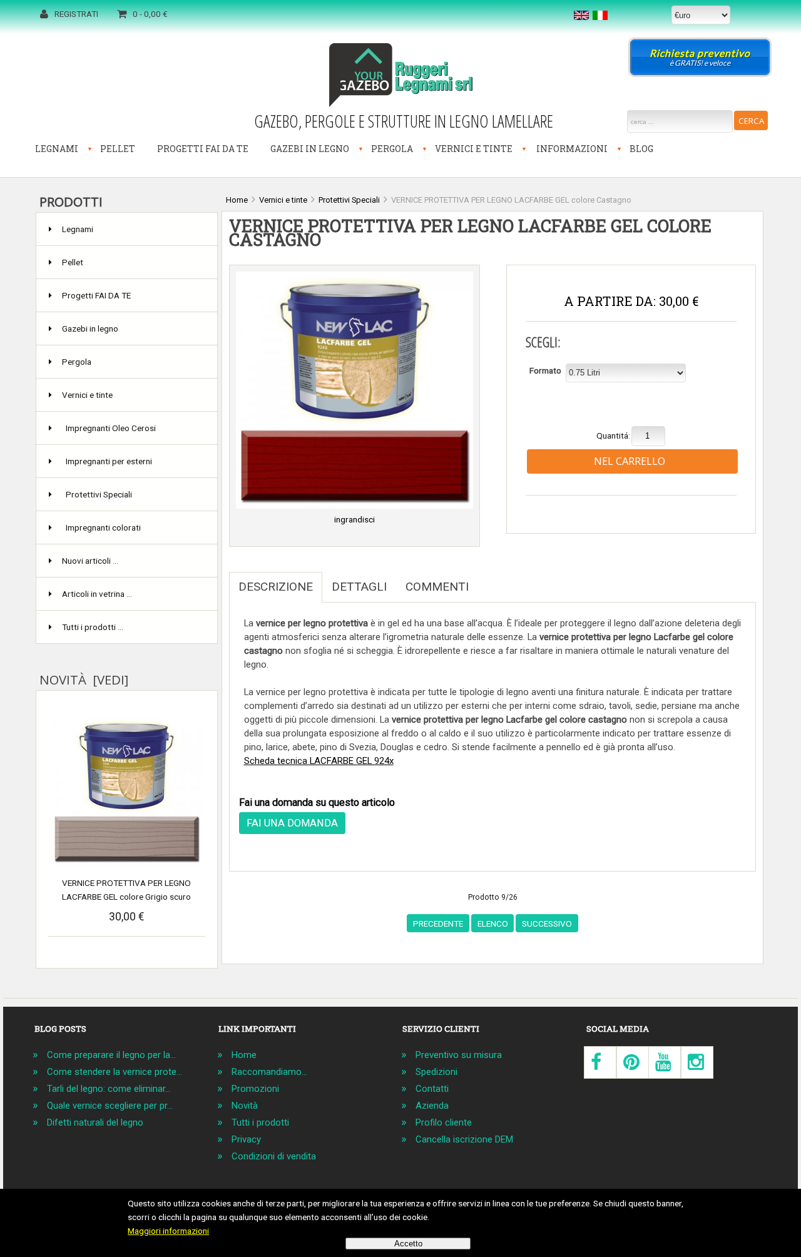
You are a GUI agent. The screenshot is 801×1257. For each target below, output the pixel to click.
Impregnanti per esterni (109, 461)
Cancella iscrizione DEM (464, 1139)
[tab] (487, 580)
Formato (545, 370)
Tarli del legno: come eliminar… (109, 1088)
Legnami (56, 149)
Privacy (246, 1139)
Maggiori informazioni (168, 1231)
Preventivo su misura (459, 1055)
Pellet (117, 149)
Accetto (408, 1243)
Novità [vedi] (83, 679)
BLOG (641, 149)
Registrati (76, 14)
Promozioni (255, 1088)
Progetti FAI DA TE (202, 149)
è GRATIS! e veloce (700, 57)
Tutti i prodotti (260, 1122)
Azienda (432, 1105)
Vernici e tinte (474, 149)
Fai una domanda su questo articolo (317, 802)
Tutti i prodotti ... (92, 627)
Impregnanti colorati (103, 527)
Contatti (432, 1088)
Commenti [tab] (437, 586)
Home (244, 1055)
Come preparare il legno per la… (111, 1055)
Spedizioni (436, 1071)
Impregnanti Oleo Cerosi (111, 428)
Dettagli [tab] (359, 586)
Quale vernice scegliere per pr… (110, 1105)
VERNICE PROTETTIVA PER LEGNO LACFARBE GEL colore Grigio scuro (126, 890)
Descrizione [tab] (275, 586)
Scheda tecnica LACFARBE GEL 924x (319, 760)
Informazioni (572, 149)
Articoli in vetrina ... (97, 594)
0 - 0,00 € (150, 14)
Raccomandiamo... (269, 1071)
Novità (245, 1105)
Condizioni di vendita (274, 1156)
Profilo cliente (444, 1122)
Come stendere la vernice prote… (114, 1071)
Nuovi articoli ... (90, 561)
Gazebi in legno (309, 149)
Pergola (392, 149)
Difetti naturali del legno (95, 1122)
